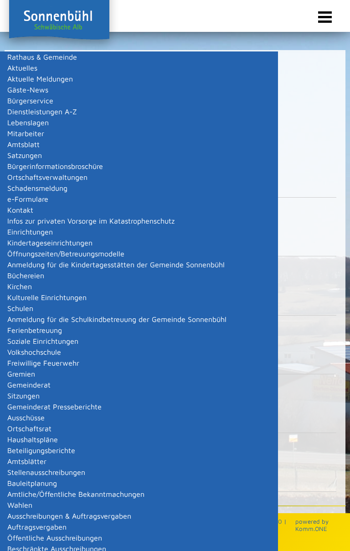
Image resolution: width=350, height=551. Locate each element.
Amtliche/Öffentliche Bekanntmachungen (75, 494)
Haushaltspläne (32, 439)
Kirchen (19, 286)
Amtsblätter (26, 461)
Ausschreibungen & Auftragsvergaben (69, 516)
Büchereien (25, 275)
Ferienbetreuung (34, 330)
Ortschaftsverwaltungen (47, 177)
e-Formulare (27, 199)
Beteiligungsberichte (41, 450)
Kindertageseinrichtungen (50, 243)
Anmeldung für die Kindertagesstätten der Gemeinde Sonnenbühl (116, 264)
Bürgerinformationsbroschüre (55, 166)
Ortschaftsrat (29, 428)
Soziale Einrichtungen (42, 341)
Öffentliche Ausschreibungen (54, 538)
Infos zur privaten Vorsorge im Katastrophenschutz (91, 221)
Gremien (21, 374)
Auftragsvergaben (37, 527)
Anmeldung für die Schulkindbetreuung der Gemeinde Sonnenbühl (116, 319)
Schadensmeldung (37, 188)
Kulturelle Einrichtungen (47, 297)
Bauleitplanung (32, 483)
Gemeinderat (29, 385)
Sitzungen (23, 396)
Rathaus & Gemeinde (42, 57)
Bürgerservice (30, 101)
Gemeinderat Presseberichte (54, 407)
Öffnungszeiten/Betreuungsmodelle (65, 254)
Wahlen (19, 505)
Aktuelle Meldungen (40, 79)
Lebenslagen (28, 122)
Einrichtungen (30, 232)
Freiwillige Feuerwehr (43, 363)
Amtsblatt (23, 144)
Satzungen (24, 155)
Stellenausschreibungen (46, 472)
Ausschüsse (26, 417)
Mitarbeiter (25, 133)
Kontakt (20, 210)
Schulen (20, 308)
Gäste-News (27, 90)
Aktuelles (22, 68)
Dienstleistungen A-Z (42, 111)
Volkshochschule (34, 352)
